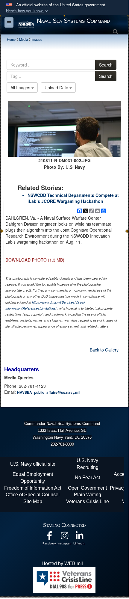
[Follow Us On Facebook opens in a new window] (49, 537)
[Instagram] (64, 537)
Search (106, 65)
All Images (20, 87)
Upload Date (57, 87)
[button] (27, 11)
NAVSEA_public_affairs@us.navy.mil (48, 392)
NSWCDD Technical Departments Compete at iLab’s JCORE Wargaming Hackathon (73, 198)
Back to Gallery (104, 350)
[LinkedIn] (79, 537)
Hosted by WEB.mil (62, 563)
